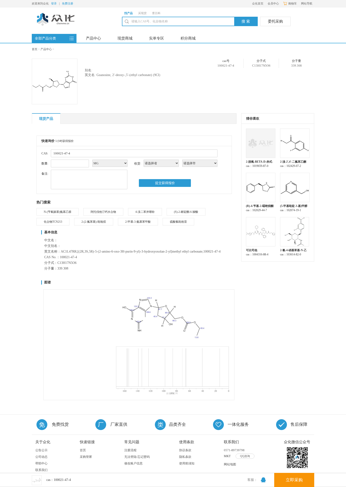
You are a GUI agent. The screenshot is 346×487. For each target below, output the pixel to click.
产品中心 (93, 38)
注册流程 (130, 450)
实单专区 (156, 38)
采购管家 (86, 457)
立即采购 (294, 480)
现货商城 (125, 38)
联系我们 (41, 470)
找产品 (128, 13)
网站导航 (306, 3)
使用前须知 (186, 463)
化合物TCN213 (53, 221)
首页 (34, 49)
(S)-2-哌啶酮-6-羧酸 (186, 211)
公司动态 (41, 457)
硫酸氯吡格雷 (178, 221)
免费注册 (67, 3)
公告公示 (41, 450)
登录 (54, 3)
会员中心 (273, 3)
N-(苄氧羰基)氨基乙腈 (57, 211)
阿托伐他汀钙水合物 (103, 211)
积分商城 (188, 38)
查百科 (156, 13)
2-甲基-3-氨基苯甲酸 (138, 221)
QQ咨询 (245, 456)
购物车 (292, 3)
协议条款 (185, 450)
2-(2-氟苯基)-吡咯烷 (93, 221)
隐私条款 (185, 457)
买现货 (142, 13)
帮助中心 (41, 463)
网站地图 (230, 464)
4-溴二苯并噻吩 (145, 211)
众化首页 (257, 3)
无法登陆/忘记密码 (137, 457)
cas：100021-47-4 (58, 480)
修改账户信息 (133, 463)
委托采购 (275, 21)
